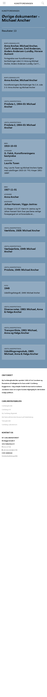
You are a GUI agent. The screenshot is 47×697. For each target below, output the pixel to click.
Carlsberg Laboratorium (9, 424)
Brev (6, 143)
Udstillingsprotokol (12, 101)
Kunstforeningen (23, 4)
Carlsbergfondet (7, 406)
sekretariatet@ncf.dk (10, 450)
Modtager (8, 160)
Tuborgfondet (6, 421)
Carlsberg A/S (6, 409)
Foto (6, 285)
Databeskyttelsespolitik (10, 456)
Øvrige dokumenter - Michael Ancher (21, 19)
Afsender (8, 151)
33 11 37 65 (7, 447)
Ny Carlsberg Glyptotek (9, 413)
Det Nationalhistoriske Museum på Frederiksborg (17, 417)
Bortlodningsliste (11, 43)
